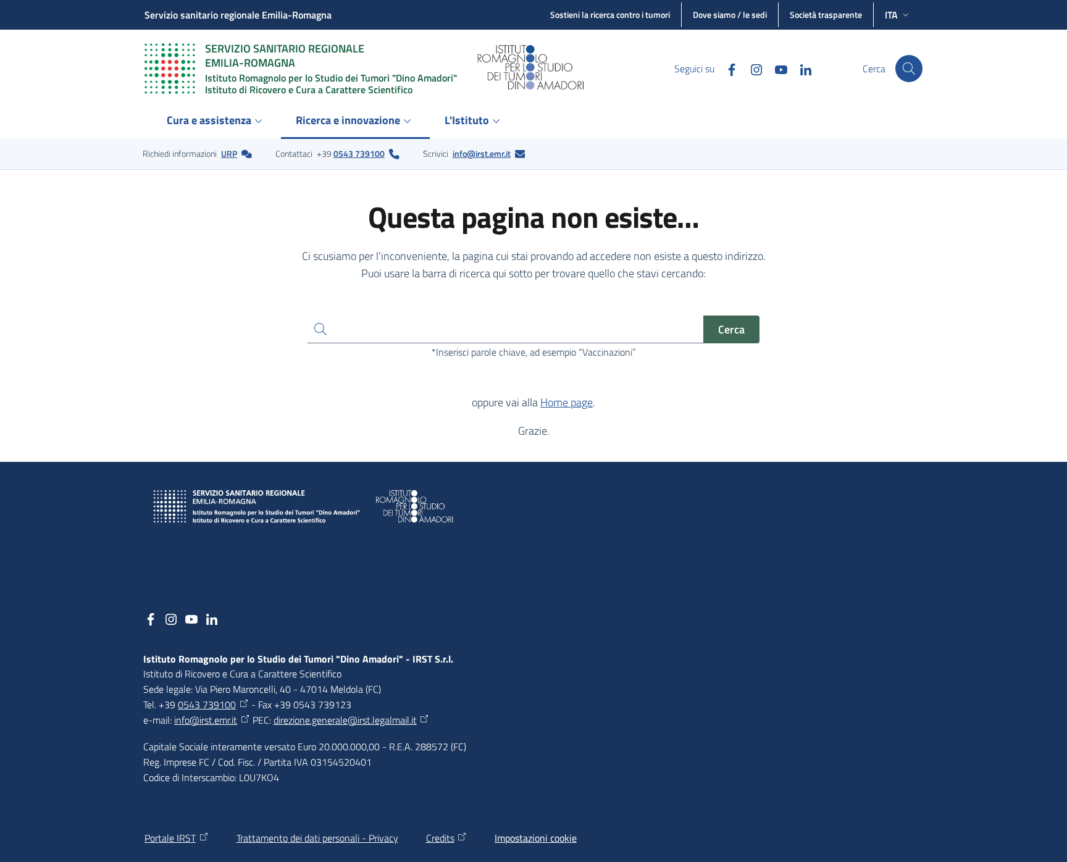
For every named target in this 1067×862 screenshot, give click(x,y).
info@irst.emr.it (482, 153)
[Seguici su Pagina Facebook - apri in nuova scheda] (726, 68)
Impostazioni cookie (536, 838)
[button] (909, 68)
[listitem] (197, 154)
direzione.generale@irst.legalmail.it (345, 720)
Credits (440, 838)
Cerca (731, 329)
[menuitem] (216, 121)
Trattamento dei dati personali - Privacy (317, 838)
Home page (566, 402)
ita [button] (891, 14)
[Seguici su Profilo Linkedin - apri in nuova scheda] (801, 68)
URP (229, 153)
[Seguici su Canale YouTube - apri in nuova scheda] (776, 68)
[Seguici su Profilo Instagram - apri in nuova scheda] (751, 68)
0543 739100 (359, 153)
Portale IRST (170, 838)
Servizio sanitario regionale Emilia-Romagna (238, 14)
